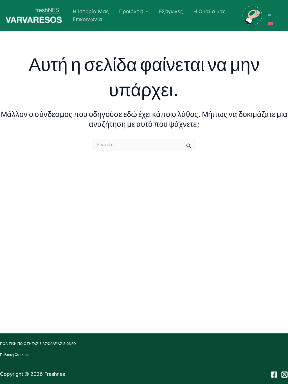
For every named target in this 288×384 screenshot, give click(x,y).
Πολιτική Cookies (14, 355)
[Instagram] (284, 374)
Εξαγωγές (171, 11)
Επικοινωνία (87, 19)
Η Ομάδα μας (209, 11)
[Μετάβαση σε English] (270, 23)
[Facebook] (274, 374)
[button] (146, 12)
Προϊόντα (131, 11)
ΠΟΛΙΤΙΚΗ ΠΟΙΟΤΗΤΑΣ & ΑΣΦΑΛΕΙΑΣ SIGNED (38, 344)
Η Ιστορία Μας (91, 11)
